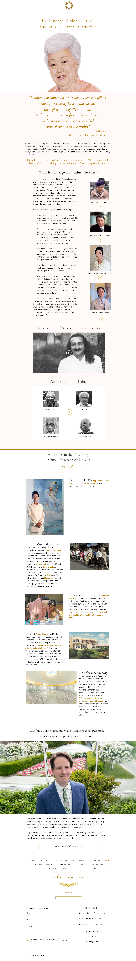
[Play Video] (69, 352)
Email (29, 913)
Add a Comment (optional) (34, 927)
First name (30, 920)
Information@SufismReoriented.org (91, 913)
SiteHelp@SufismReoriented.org (91, 919)
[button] (69, 6)
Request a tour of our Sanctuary (91, 924)
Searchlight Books (93, 942)
